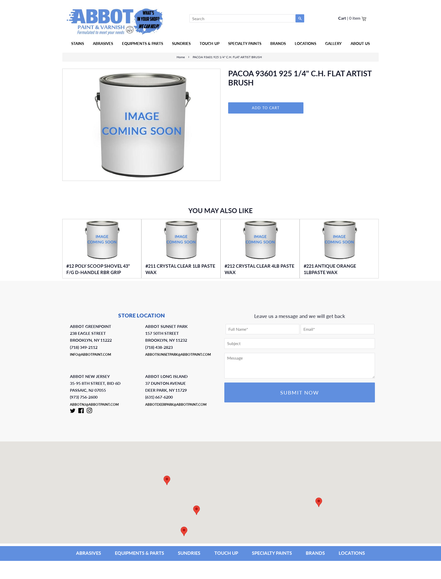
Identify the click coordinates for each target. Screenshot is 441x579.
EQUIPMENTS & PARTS (139, 553)
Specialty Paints (244, 43)
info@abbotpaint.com (90, 354)
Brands (278, 43)
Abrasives (103, 43)
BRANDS (315, 553)
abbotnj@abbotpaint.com (94, 404)
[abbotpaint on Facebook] (81, 412)
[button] (318, 502)
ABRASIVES (88, 553)
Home (181, 57)
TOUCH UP (226, 553)
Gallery (333, 43)
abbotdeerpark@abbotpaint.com (175, 404)
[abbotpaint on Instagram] (89, 412)
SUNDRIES (181, 43)
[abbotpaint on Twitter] (73, 412)
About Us (360, 43)
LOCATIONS (352, 553)
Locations (305, 43)
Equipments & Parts (142, 43)
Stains (77, 43)
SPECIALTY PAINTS (272, 553)
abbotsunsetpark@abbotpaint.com (178, 354)
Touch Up (209, 43)
